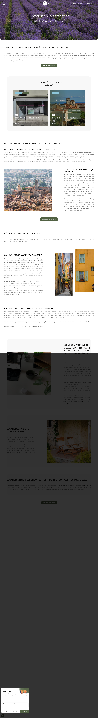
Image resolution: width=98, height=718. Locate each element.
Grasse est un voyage (37, 326)
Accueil (41, 36)
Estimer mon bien (76, 3)
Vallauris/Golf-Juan (84, 401)
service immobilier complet (66, 485)
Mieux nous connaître (49, 502)
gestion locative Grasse (54, 487)
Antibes (67, 403)
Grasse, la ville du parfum (49, 219)
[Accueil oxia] (49, 5)
